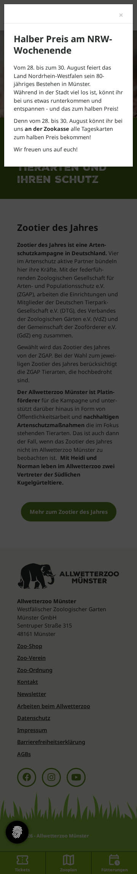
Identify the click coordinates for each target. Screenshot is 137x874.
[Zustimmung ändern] (17, 832)
